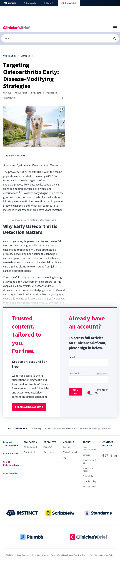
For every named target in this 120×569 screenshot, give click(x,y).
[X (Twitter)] (111, 455)
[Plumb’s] (49, 3)
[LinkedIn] (115, 455)
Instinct (46, 555)
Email (72, 357)
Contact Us (88, 476)
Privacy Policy (88, 555)
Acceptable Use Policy (105, 555)
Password (74, 372)
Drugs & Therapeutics (10, 443)
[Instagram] (106, 455)
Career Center (50, 452)
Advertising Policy (88, 469)
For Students (30, 452)
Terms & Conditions (59, 555)
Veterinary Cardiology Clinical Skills (96, 428)
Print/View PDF (10, 97)
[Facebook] (103, 455)
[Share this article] (63, 98)
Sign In (66, 457)
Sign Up (66, 446)
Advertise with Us (89, 461)
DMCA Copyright (75, 555)
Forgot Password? (101, 374)
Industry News (89, 486)
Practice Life (10, 473)
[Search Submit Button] (114, 38)
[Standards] (30, 3)
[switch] (90, 393)
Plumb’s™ (47, 446)
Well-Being (37, 428)
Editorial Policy (89, 481)
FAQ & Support (70, 452)
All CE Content (30, 446)
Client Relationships (11, 463)
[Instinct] (10, 3)
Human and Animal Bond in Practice (61, 428)
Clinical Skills (10, 453)
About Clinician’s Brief (90, 448)
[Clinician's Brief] (69, 3)
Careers (86, 454)
